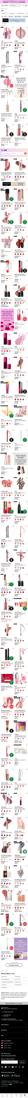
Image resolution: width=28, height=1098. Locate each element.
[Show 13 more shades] (26, 666)
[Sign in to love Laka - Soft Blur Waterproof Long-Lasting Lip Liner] (26, 477)
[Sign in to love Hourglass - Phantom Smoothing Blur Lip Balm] (13, 817)
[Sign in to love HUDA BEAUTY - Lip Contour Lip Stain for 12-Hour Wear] (26, 51)
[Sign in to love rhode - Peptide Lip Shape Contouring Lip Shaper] (26, 100)
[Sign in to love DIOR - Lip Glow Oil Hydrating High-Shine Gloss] (26, 673)
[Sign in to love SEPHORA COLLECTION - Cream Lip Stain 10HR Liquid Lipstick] (26, 382)
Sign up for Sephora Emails (8, 1059)
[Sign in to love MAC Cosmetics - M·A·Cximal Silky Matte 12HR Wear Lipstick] (13, 285)
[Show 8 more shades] (26, 690)
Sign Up (22, 1062)
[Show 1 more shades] (12, 859)
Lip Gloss (12, 992)
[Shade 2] (5, 45)
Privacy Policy (4, 1082)
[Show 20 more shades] (26, 931)
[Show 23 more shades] (12, 303)
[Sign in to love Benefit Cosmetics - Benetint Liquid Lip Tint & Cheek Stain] (13, 866)
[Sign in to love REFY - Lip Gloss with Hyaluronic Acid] (26, 769)
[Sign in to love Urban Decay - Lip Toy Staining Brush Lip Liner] (26, 550)
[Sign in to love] (13, 51)
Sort (5, 16)
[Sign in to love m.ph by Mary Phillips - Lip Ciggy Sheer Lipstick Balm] (13, 648)
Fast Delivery (18, 16)
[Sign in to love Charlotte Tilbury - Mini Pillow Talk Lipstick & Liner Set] (26, 817)
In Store (11, 16)
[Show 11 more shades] (12, 956)
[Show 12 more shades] (26, 544)
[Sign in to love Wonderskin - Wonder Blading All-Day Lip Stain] (13, 793)
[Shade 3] (7, 45)
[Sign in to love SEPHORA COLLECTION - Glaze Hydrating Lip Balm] (13, 721)
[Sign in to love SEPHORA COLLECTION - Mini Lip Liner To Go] (13, 430)
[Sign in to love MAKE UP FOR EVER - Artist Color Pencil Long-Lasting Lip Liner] (26, 648)
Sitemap (21, 1082)
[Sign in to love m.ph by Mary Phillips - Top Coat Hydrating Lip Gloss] (13, 189)
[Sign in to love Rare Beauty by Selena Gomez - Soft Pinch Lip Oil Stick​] (26, 189)
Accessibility (16, 1082)
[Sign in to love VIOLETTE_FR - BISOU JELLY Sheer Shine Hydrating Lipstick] (13, 574)
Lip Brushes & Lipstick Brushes (8, 997)
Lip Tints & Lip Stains (14, 995)
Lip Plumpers (23, 995)
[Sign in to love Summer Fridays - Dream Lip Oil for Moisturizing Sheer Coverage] (13, 769)
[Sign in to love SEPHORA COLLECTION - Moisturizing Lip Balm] (13, 502)
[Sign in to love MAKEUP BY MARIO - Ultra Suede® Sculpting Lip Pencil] (13, 938)
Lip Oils (17, 997)
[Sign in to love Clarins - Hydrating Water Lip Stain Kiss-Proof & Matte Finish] (13, 333)
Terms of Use (10, 1082)
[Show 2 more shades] (26, 230)
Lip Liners (7, 995)
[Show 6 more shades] (26, 118)
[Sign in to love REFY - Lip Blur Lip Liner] (26, 624)
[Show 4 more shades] (12, 177)
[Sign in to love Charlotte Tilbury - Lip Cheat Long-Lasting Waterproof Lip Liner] (26, 526)
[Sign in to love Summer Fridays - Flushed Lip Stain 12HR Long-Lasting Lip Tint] (13, 745)
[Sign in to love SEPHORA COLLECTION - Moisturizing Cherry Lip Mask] (13, 673)
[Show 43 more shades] (26, 399)
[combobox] (15, 5)
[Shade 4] (10, 45)
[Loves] (23, 5)
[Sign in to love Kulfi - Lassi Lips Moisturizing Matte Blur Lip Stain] (13, 27)
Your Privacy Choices (5, 1084)
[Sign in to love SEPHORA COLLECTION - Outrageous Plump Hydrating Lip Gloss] (13, 598)
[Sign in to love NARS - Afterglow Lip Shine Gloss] (26, 333)
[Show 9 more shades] (12, 142)
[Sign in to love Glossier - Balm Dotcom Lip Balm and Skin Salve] (13, 261)
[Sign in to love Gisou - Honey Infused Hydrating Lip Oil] (13, 406)
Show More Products (14, 965)
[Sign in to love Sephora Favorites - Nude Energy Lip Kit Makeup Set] (26, 406)
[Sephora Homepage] (5, 5)
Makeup (2, 8)
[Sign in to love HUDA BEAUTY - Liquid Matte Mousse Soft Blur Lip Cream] (26, 357)
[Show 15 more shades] (26, 177)
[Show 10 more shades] (12, 908)
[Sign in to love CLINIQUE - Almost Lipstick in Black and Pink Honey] (13, 526)
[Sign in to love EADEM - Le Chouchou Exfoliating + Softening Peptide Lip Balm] (26, 27)
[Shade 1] (2, 45)
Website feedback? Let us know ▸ (14, 1003)
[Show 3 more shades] (26, 69)
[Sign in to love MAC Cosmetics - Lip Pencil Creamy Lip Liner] (26, 914)
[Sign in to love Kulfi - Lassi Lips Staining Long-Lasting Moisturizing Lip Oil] (13, 212)
